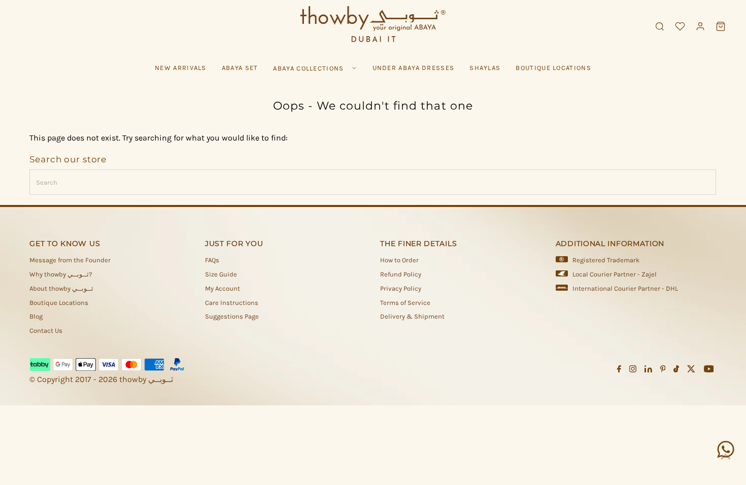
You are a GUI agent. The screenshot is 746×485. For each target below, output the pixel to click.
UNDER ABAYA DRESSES (413, 68)
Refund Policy (400, 274)
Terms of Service (405, 302)
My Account (222, 288)
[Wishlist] (680, 26)
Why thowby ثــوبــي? (60, 274)
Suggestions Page (232, 316)
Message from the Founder (70, 260)
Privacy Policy (400, 288)
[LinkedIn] (648, 370)
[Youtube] (709, 370)
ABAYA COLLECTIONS (308, 68)
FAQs (212, 260)
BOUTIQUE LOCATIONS (553, 68)
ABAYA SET (240, 68)
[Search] (660, 26)
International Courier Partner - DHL (625, 288)
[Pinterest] (663, 370)
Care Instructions (231, 302)
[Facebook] (619, 370)
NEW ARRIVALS (181, 68)
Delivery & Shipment (412, 316)
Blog (36, 316)
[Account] (700, 26)
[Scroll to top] (726, 457)
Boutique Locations (58, 302)
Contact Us (45, 330)
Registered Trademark (605, 260)
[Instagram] (633, 370)
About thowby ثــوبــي (61, 288)
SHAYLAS (484, 68)
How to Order (399, 260)
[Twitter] (691, 370)
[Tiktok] (676, 370)
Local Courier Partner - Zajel (614, 274)
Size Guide (221, 274)
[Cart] (721, 26)
